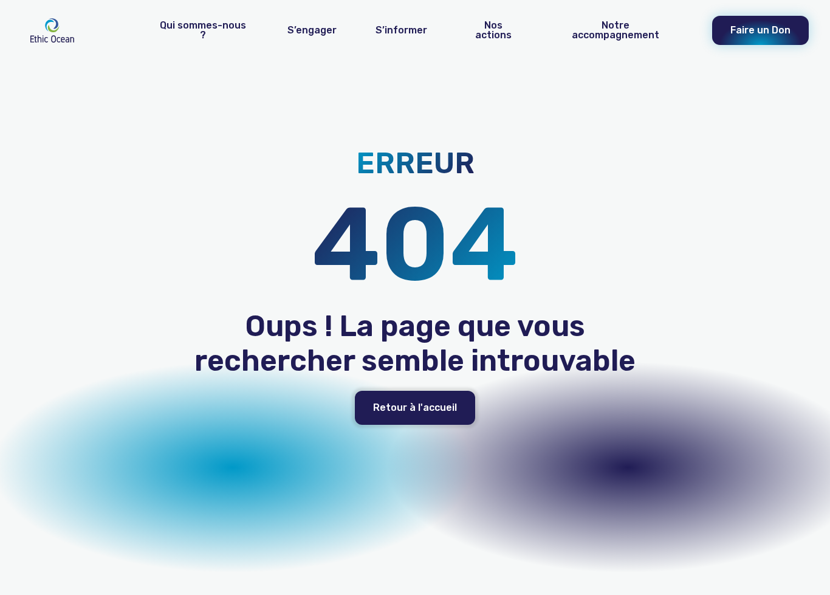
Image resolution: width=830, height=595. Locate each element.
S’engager (312, 30)
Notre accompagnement (615, 30)
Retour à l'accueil (415, 407)
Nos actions (493, 30)
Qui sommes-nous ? (203, 30)
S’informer (401, 30)
